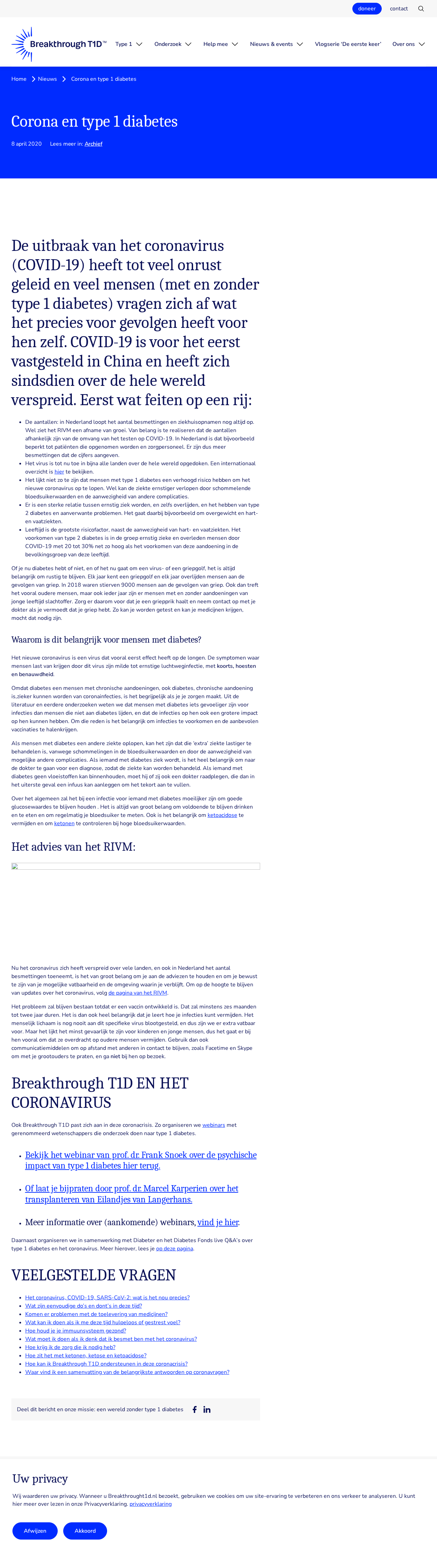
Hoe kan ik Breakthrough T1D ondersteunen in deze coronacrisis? (106, 1364)
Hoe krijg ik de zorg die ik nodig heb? (70, 1347)
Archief (94, 144)
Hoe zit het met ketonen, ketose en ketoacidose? (85, 1355)
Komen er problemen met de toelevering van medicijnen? (96, 1314)
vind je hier (218, 1222)
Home (19, 79)
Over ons (403, 44)
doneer (367, 8)
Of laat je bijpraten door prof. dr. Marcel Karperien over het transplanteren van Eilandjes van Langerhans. (131, 1194)
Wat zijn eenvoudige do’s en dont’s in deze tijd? (83, 1306)
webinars (213, 1125)
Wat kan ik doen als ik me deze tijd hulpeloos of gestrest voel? (102, 1322)
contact (399, 8)
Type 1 (123, 44)
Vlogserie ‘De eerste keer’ (348, 44)
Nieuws (47, 79)
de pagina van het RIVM (137, 993)
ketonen (64, 823)
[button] (194, 1409)
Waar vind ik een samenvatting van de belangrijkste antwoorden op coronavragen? (127, 1372)
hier (59, 472)
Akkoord (85, 1531)
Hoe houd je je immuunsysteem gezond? (75, 1331)
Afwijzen (35, 1531)
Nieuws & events (271, 44)
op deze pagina (174, 1248)
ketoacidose (222, 815)
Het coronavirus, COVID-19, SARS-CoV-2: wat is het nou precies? (107, 1297)
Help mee (215, 44)
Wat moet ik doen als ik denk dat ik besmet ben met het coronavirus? (111, 1339)
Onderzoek (167, 44)
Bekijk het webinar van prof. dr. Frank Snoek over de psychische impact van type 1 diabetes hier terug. (141, 1160)
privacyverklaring (151, 1504)
